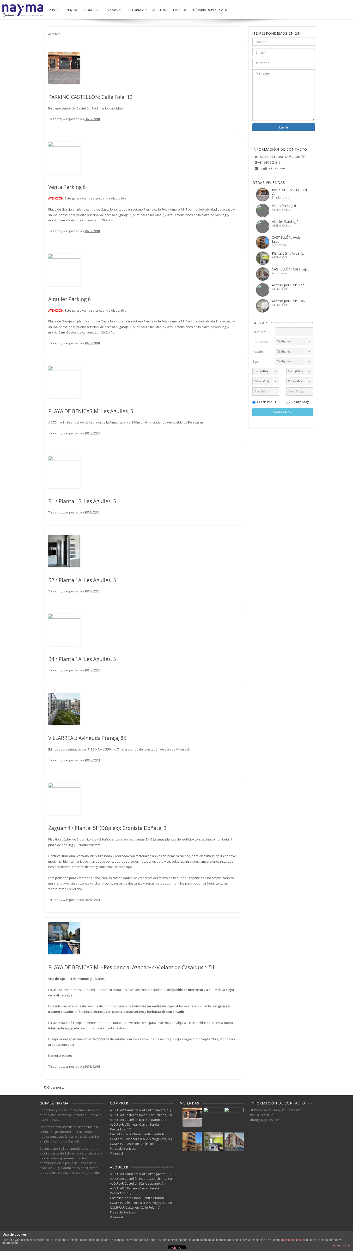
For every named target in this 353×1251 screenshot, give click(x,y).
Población (260, 342)
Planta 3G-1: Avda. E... (288, 253)
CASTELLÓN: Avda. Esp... (286, 239)
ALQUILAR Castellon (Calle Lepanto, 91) (137, 1119)
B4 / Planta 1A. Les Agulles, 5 (82, 659)
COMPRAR (91, 9)
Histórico (179, 9)
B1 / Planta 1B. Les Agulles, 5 (82, 501)
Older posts (55, 1087)
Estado (257, 351)
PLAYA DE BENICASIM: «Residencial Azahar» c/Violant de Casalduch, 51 (131, 967)
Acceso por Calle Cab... (289, 301)
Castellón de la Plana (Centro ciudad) (137, 1134)
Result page (300, 402)
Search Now (282, 412)
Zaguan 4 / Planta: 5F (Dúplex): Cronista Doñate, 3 (107, 828)
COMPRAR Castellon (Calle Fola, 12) (135, 1144)
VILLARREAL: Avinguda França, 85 (87, 738)
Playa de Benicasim (124, 1148)
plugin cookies (341, 1245)
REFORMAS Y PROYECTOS (147, 9)
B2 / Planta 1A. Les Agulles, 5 (82, 580)
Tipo (255, 361)
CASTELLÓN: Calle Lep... (290, 269)
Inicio (55, 9)
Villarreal (116, 1153)
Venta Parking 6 (67, 187)
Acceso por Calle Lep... (289, 285)
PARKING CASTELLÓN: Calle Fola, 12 (90, 97)
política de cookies (292, 1240)
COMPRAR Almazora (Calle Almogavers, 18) (141, 1139)
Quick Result (266, 402)
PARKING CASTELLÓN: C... (290, 191)
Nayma (72, 9)
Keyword (259, 331)
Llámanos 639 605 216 (210, 9)
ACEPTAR (176, 1247)
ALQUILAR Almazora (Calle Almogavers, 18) (140, 1110)
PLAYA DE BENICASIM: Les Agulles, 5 (90, 411)
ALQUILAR (114, 9)
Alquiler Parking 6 (69, 299)
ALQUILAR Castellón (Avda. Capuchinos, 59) (141, 1115)
